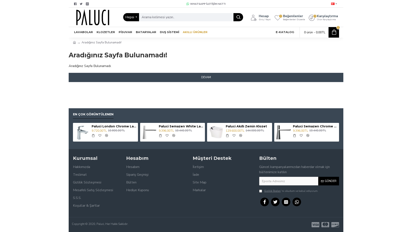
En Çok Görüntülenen (93, 114)
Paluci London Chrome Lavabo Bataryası (114, 126)
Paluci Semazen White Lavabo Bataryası (181, 126)
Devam (206, 77)
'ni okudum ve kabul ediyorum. (291, 191)
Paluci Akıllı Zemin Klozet (246, 126)
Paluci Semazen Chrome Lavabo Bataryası (315, 126)
